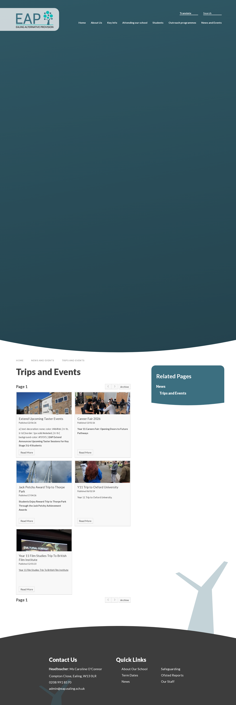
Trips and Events (73, 360)
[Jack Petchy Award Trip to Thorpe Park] (44, 472)
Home (19, 360)
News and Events (42, 360)
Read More (27, 452)
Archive (124, 386)
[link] (108, 386)
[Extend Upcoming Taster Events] (44, 403)
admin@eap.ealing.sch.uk (67, 688)
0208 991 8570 (60, 682)
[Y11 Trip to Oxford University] (102, 472)
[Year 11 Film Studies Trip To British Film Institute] (44, 540)
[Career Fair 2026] (102, 403)
